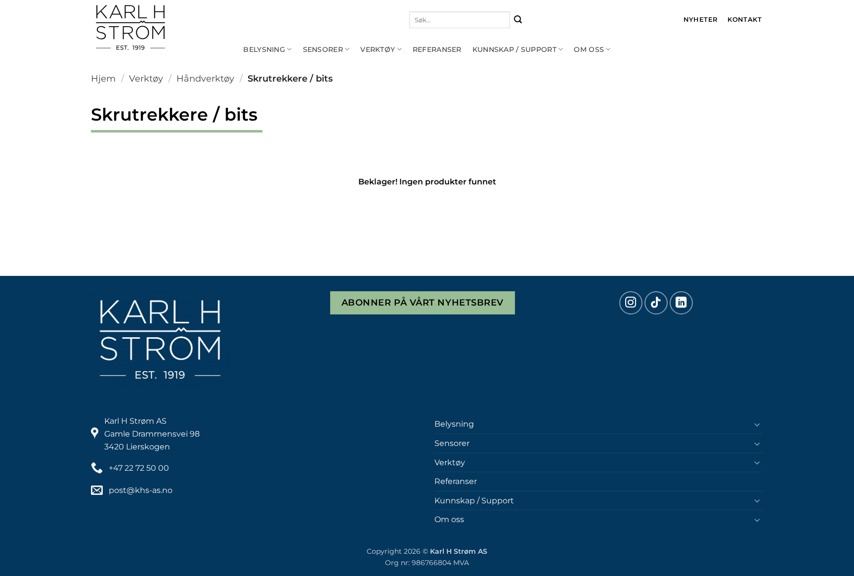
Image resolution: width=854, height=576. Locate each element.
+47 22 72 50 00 (139, 468)
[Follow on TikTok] (656, 302)
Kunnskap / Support (514, 49)
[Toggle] (757, 424)
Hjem (103, 78)
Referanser (437, 49)
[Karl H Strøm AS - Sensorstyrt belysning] (162, 27)
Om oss (589, 49)
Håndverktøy (205, 78)
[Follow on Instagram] (630, 302)
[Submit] (518, 20)
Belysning (264, 49)
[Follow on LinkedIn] (681, 302)
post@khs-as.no (140, 490)
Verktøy (377, 49)
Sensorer (323, 49)
